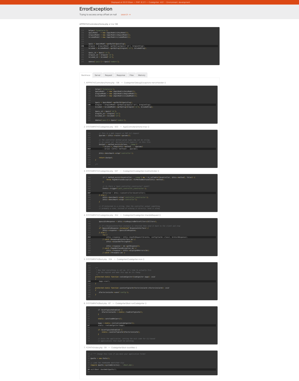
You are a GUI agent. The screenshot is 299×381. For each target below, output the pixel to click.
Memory (141, 75)
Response (121, 75)
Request (108, 75)
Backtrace (85, 75)
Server (97, 75)
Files (132, 75)
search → (126, 14)
